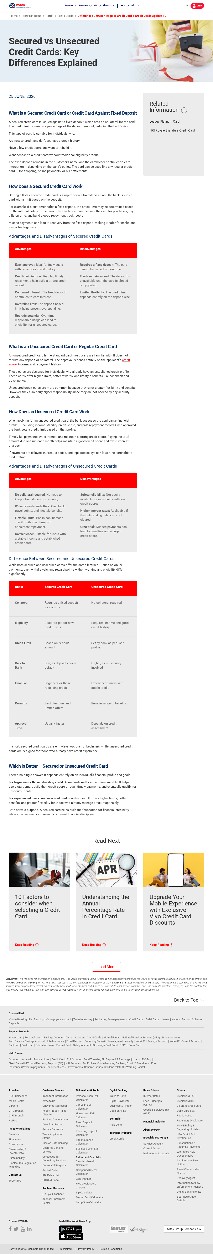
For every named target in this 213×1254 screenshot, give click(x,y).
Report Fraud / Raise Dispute (54, 1112)
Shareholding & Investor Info (17, 1151)
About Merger (151, 1129)
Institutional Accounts (156, 1153)
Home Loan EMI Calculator (85, 1115)
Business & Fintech (121, 1105)
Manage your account (58, 1019)
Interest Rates (151, 1096)
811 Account (74, 1059)
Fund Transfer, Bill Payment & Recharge (107, 1059)
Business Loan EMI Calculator (87, 1150)
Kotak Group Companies (182, 1229)
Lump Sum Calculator (88, 1202)
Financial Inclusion (154, 1121)
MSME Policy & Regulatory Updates (188, 1127)
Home (13, 15)
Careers (13, 1105)
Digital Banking (118, 1090)
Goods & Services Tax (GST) (156, 1111)
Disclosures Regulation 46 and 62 (22, 1164)
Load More (106, 967)
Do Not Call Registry (54, 1165)
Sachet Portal (50, 1170)
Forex (154, 1063)
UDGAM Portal (50, 1180)
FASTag (146, 1059)
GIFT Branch (16, 1115)
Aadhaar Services (53, 1188)
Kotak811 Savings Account (151, 1041)
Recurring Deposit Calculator (86, 1133)
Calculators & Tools (87, 1090)
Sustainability (17, 1158)
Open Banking (118, 1110)
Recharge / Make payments (110, 1019)
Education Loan (45, 1045)
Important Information (55, 1096)
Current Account (75, 1037)
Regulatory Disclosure (190, 1120)
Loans (165, 1019)
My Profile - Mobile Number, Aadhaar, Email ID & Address (116, 1063)
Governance (16, 1144)
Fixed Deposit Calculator (84, 1124)
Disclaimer (66, 1249)
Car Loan (14, 1045)
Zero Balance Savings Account (27, 1041)
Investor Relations (19, 1128)
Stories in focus (31, 15)
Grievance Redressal (54, 1105)
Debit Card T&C (186, 1110)
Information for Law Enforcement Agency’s (190, 1184)
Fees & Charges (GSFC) (152, 1102)
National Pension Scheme (186, 1019)
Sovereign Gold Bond (105, 1045)
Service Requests (52, 1129)
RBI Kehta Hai (50, 1175)
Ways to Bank (118, 1096)
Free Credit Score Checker (86, 1185)
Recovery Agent (186, 1178)
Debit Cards (153, 1019)
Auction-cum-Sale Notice (187, 1162)
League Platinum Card (165, 121)
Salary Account (82, 1045)
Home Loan (15, 1037)
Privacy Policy (86, 1249)
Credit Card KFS (186, 1101)
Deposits (14, 1023)
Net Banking (36, 1019)
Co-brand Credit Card (189, 1105)
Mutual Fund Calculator (89, 1197)
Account (14, 1059)
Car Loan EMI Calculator (84, 1106)
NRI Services (73, 1063)
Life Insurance (55, 1041)
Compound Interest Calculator (87, 1172)
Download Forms (52, 1124)
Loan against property (120, 1041)
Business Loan (171, 1037)
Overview (14, 1134)
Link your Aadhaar (52, 1194)
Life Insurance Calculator (84, 1141)
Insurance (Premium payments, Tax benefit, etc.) (37, 1067)
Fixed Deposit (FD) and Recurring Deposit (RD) (36, 1063)
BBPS (123, 1045)
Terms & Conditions (111, 1249)
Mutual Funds (112, 1037)
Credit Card (58, 1059)
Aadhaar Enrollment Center (53, 1200)
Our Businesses (18, 1096)
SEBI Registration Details (187, 1198)
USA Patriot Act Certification (186, 1136)
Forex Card (135, 1045)
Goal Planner (83, 1178)
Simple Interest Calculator (85, 1163)
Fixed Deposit (74, 1041)
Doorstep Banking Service (52, 1149)
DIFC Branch (16, 1110)
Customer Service (53, 1090)
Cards (49, 15)
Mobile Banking (18, 1019)
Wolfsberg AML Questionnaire (186, 1153)
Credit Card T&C (186, 1096)
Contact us (15, 1174)
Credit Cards (136, 1019)
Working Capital (135, 1067)
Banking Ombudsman (55, 1119)
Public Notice (184, 1115)
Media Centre (16, 1101)
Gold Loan (27, 1045)
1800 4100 (15, 1180)
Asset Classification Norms (188, 1171)
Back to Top (186, 1000)
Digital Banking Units (189, 1191)
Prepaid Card (63, 1045)
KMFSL (13, 1120)
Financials (15, 1139)
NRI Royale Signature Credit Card (172, 130)
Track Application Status (52, 1136)
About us (14, 1090)
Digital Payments (120, 1101)
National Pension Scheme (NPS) (141, 1037)
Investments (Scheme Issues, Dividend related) (96, 1067)
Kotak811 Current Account (185, 1041)
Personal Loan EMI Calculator (87, 1097)
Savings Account (53, 1037)
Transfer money (82, 1019)
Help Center (116, 1124)
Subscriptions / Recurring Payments (189, 1144)
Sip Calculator (84, 1192)
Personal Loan (33, 1037)
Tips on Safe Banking (55, 1143)
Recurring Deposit (95, 1041)
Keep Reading (25, 945)
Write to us (48, 1101)
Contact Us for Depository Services (54, 1158)
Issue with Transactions (35, 1059)
